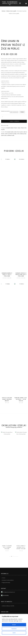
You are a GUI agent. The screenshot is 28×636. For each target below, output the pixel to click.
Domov (3, 11)
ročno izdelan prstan (21, 133)
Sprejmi (14, 624)
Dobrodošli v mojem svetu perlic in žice (9, 4)
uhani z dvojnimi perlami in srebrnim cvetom (21, 547)
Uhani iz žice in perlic (11, 11)
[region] (14, 625)
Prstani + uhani (17, 127)
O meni (3, 578)
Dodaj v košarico (14, 121)
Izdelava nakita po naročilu (8, 606)
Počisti (22, 112)
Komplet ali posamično (5, 111)
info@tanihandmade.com (9, 592)
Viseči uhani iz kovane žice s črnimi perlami (7, 547)
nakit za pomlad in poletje (11, 133)
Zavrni (14, 632)
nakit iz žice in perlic (18, 132)
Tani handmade (10, 2)
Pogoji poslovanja (6, 582)
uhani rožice (4, 135)
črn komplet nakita (9, 132)
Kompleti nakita (9, 127)
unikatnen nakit (10, 135)
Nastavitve (14, 628)
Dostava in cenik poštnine (8, 580)
